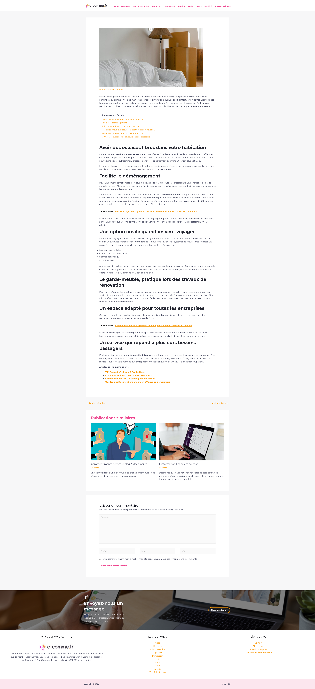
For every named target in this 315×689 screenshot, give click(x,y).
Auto (116, 6)
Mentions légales (258, 649)
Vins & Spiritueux (223, 6)
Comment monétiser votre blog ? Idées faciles (130, 378)
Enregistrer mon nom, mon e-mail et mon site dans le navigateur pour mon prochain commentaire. (151, 559)
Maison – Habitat (141, 6)
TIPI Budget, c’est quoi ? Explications (124, 372)
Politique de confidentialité (258, 653)
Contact (258, 643)
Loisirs (181, 6)
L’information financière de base (178, 464)
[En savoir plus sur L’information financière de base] (191, 442)
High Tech (157, 6)
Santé (199, 6)
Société (208, 6)
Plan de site (258, 646)
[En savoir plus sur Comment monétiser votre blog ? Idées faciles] (123, 442)
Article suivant (220, 403)
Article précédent (96, 403)
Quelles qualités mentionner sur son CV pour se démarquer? (137, 382)
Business (125, 6)
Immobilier (170, 6)
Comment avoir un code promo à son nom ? (128, 375)
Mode (190, 6)
